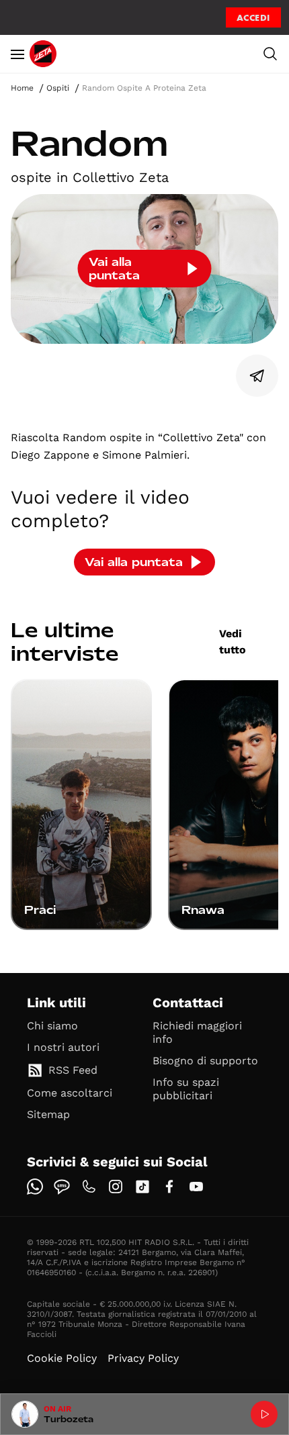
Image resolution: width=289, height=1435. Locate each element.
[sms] (62, 1186)
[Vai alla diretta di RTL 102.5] (264, 1414)
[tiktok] (142, 1186)
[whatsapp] (35, 1186)
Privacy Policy (143, 1358)
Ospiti (57, 88)
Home (22, 88)
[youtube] (196, 1186)
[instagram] (116, 1186)
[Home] (43, 53)
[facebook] (169, 1186)
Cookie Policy (62, 1358)
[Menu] (17, 53)
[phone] (89, 1186)
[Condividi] (257, 376)
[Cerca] (270, 54)
